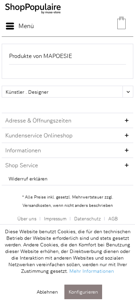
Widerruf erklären (28, 178)
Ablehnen (47, 291)
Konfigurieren (83, 291)
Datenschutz (87, 218)
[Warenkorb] (122, 26)
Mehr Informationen (91, 271)
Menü (26, 26)
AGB (113, 218)
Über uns (26, 218)
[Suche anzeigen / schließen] (88, 26)
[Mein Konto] (105, 26)
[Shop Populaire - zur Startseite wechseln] (33, 17)
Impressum (55, 218)
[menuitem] (19, 26)
